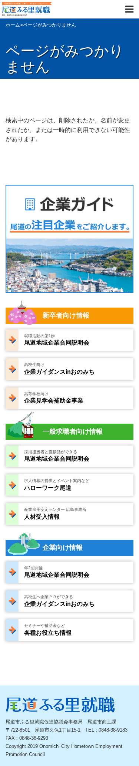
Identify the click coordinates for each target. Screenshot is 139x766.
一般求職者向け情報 (73, 431)
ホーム (13, 25)
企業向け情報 (63, 547)
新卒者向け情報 (66, 315)
